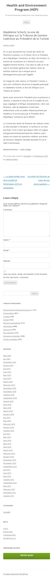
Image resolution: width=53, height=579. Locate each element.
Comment (7, 209)
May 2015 (7, 437)
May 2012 (7, 486)
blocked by (27, 556)
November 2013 (9, 463)
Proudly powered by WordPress (15, 574)
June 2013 (7, 473)
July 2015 (6, 434)
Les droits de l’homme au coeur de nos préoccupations (38, 180)
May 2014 (7, 443)
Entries (8, 532)
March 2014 (8, 450)
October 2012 (8, 479)
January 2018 (8, 414)
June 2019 (7, 372)
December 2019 (9, 362)
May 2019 (7, 375)
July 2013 (6, 470)
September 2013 (10, 466)
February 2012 (9, 489)
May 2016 (7, 421)
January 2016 (8, 427)
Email (6, 250)
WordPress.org (9, 538)
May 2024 (7, 355)
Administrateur (12, 159)
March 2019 (8, 382)
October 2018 (8, 395)
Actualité (27, 156)
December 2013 (9, 460)
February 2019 (9, 385)
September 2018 (10, 398)
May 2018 (7, 408)
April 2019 (7, 378)
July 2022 (6, 359)
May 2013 (7, 476)
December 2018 (9, 388)
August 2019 (8, 365)
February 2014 (9, 453)
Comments (9, 535)
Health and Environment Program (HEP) (27, 7)
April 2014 (7, 447)
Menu (26, 22)
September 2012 (10, 483)
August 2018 (8, 401)
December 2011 (9, 492)
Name (6, 240)
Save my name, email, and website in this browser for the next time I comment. (25, 276)
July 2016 (6, 417)
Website (6, 261)
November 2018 (9, 391)
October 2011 (8, 496)
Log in (5, 528)
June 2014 (7, 440)
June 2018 (7, 404)
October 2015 (8, 430)
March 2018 (8, 411)
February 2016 (9, 424)
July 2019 (6, 368)
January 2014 (8, 457)
